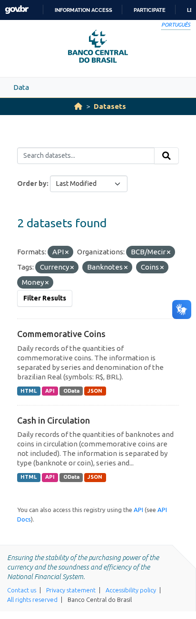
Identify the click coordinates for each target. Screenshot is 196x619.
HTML (28, 391)
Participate (150, 10)
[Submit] (166, 155)
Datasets (110, 106)
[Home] (78, 106)
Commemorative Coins (61, 334)
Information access (83, 10)
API (50, 391)
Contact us (21, 590)
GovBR (17, 9)
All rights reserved (32, 599)
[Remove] (67, 252)
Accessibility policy (131, 590)
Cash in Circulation (53, 420)
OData (71, 391)
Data (21, 87)
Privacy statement (71, 590)
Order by (32, 183)
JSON (95, 391)
